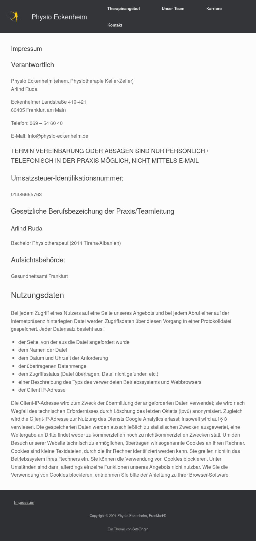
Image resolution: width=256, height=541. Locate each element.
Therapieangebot (123, 8)
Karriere (214, 8)
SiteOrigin (140, 528)
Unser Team (173, 8)
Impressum (24, 502)
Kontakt (114, 25)
